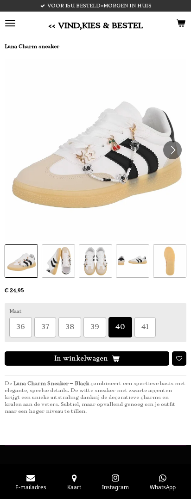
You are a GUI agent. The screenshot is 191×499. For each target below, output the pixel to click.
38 (69, 327)
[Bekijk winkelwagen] (181, 23)
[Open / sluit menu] (10, 23)
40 (120, 327)
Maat (15, 311)
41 (145, 327)
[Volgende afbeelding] (172, 150)
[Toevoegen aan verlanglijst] (179, 358)
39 (94, 327)
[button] (21, 261)
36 (20, 327)
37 (45, 327)
